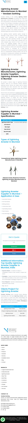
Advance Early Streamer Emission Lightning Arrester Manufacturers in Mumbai (14, 179)
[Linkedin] (5, 409)
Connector (4, 382)
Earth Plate (4, 378)
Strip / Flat (4, 376)
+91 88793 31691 (5, 406)
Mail (15, 250)
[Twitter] (3, 409)
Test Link (4, 388)
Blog (3, 360)
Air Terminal (4, 386)
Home (3, 347)
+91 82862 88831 (5, 408)
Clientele (4, 353)
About (3, 349)
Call (14, 253)
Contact (3, 362)
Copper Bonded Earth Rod (7, 369)
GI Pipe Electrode (5, 371)
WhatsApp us (24, 300)
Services (3, 355)
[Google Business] (7, 409)
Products (4, 351)
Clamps (3, 384)
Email (18, 300)
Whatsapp (14, 246)
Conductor (4, 380)
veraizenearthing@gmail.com (8, 405)
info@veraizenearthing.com (8, 403)
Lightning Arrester (6, 373)
